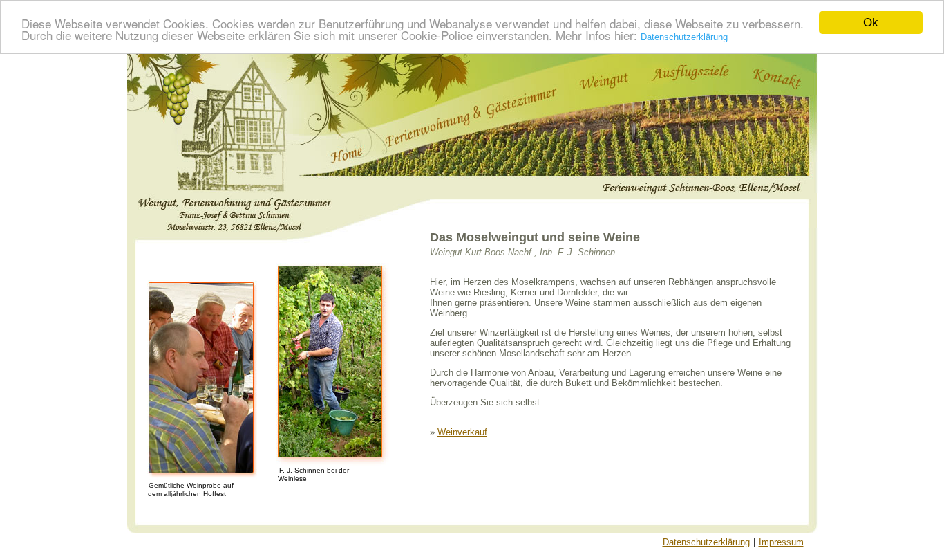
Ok (870, 22)
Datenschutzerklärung (684, 37)
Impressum (781, 542)
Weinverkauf (462, 432)
